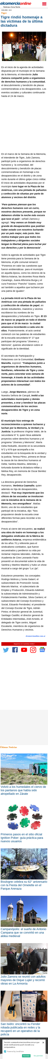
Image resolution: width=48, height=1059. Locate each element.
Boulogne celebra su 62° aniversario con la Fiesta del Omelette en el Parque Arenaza (24, 885)
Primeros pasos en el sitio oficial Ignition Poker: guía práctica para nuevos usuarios (22, 838)
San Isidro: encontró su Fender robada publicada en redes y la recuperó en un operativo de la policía (20, 1029)
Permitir (26, 1055)
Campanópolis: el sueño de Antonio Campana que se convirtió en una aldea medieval (23, 932)
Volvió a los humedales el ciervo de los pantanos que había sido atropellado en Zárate (23, 790)
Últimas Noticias (8, 747)
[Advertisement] (24, 127)
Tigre (4, 13)
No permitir (38, 1055)
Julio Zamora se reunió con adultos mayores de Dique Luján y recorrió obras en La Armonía (23, 980)
